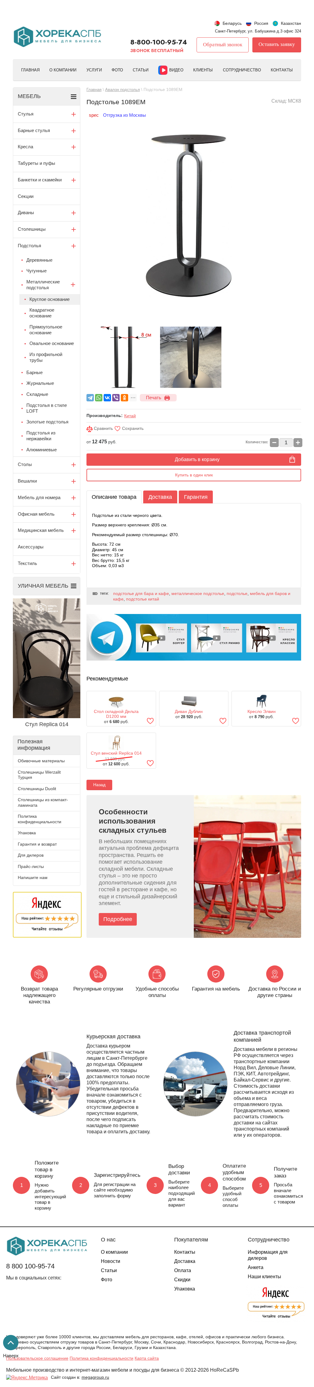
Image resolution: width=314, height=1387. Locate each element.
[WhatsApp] (98, 397)
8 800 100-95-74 (30, 1266)
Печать (153, 397)
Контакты (282, 70)
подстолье (237, 593)
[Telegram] (90, 397)
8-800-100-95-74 (158, 42)
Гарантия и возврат (37, 844)
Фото (117, 70)
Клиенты (203, 70)
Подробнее (117, 919)
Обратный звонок (222, 44)
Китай (130, 415)
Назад (99, 784)
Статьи (140, 70)
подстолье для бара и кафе (141, 593)
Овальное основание (51, 343)
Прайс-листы (31, 866)
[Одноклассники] (124, 397)
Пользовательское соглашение (37, 1358)
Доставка (160, 497)
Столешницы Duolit (37, 788)
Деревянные (39, 260)
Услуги (94, 70)
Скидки (182, 1279)
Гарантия (196, 497)
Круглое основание (49, 299)
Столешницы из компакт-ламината (43, 802)
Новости (110, 1261)
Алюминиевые (41, 449)
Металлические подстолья (43, 284)
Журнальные (40, 383)
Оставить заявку (276, 44)
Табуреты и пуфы (36, 163)
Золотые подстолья (47, 421)
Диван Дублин (189, 711)
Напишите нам (33, 877)
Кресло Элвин (261, 711)
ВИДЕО (176, 70)
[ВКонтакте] (107, 397)
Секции (25, 196)
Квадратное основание (41, 312)
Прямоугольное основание (45, 329)
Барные (34, 372)
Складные (37, 394)
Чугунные (36, 270)
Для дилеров (31, 855)
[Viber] (116, 397)
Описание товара (114, 497)
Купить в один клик (194, 474)
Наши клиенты (264, 1276)
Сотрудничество (242, 70)
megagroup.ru (95, 1377)
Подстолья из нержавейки (41, 435)
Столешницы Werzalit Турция (39, 775)
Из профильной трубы (45, 357)
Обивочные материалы (41, 760)
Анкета (255, 1267)
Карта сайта (147, 1358)
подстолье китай (142, 599)
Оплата (182, 1270)
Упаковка (27, 832)
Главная (30, 70)
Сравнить (103, 428)
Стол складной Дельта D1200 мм (116, 714)
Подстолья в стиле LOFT (46, 408)
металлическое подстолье (197, 593)
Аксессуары (31, 546)
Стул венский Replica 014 (116, 753)
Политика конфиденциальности (39, 819)
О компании (62, 70)
